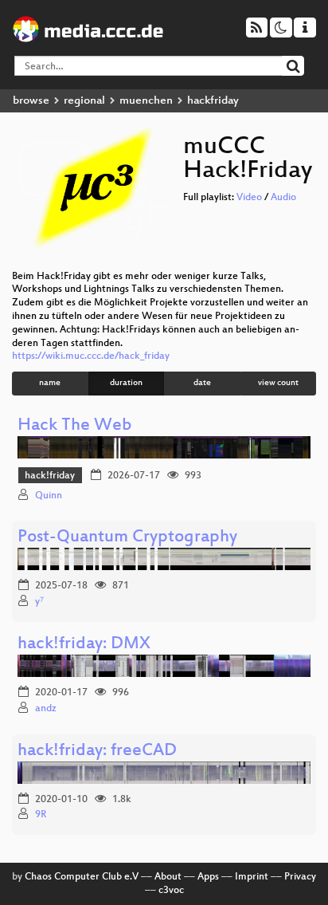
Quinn (48, 496)
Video (249, 197)
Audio (283, 197)
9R (40, 814)
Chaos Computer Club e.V (82, 877)
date (202, 383)
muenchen (146, 101)
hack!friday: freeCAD (97, 751)
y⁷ (39, 602)
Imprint (251, 877)
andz (46, 708)
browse (31, 101)
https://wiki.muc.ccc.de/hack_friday (91, 356)
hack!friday (50, 476)
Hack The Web (75, 426)
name (50, 383)
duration (126, 383)
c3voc (171, 890)
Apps (208, 877)
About (168, 877)
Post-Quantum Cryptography (127, 538)
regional (84, 101)
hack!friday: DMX (84, 645)
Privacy (300, 877)
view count (278, 383)
